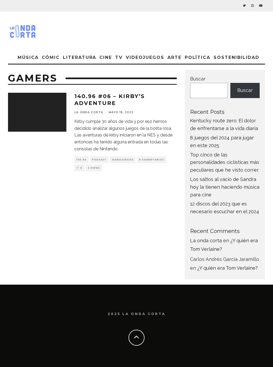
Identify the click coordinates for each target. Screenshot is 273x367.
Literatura (79, 57)
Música (28, 57)
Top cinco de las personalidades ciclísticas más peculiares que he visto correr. (224, 162)
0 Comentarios (151, 159)
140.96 (81, 159)
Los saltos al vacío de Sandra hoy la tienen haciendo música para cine (224, 186)
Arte (174, 57)
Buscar (198, 79)
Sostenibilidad (236, 57)
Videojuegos (145, 57)
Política (197, 57)
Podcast (99, 159)
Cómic (51, 57)
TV (119, 57)
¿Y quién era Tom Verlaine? (227, 268)
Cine (105, 57)
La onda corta (88, 112)
